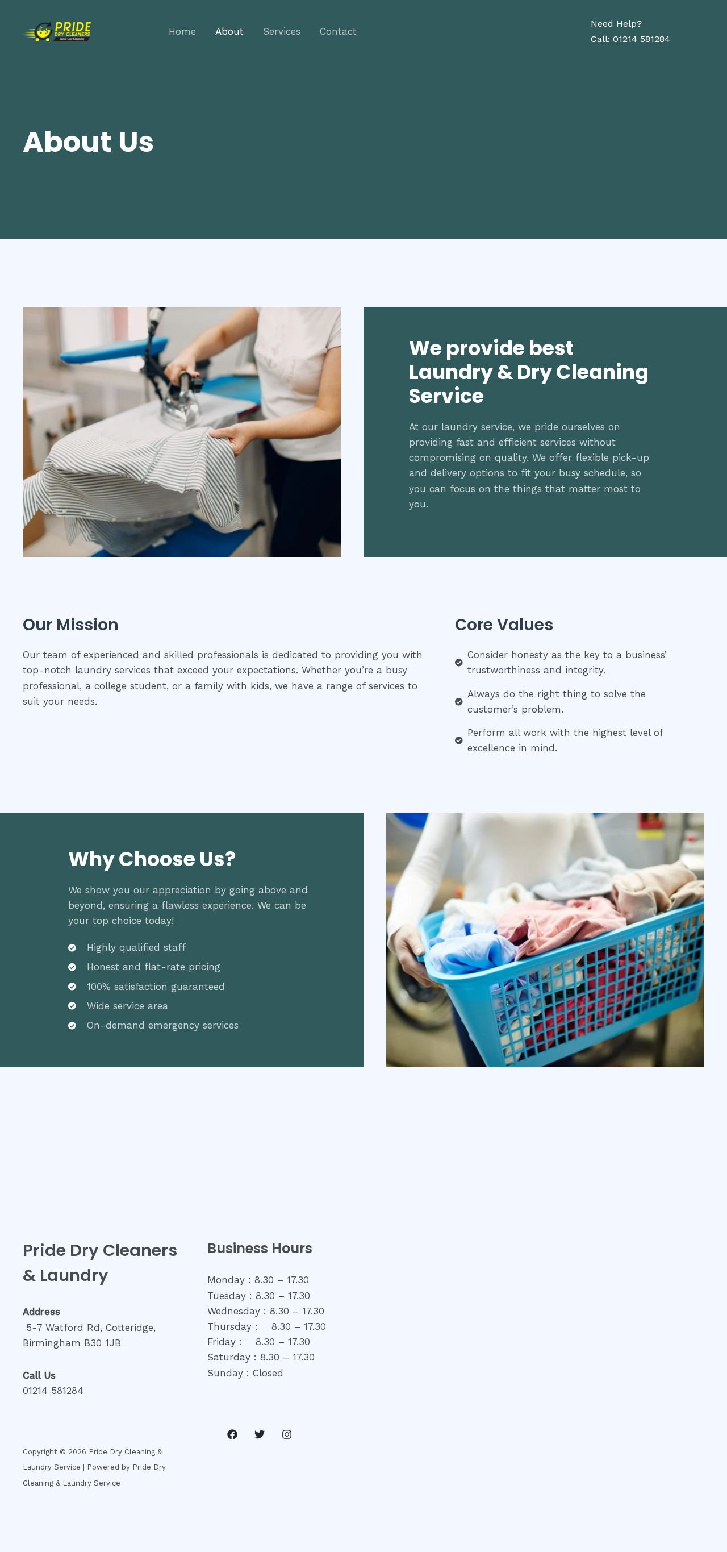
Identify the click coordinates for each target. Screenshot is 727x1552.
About (229, 31)
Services (281, 31)
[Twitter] (259, 1434)
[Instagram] (287, 1434)
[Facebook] (232, 1434)
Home (182, 31)
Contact (338, 31)
